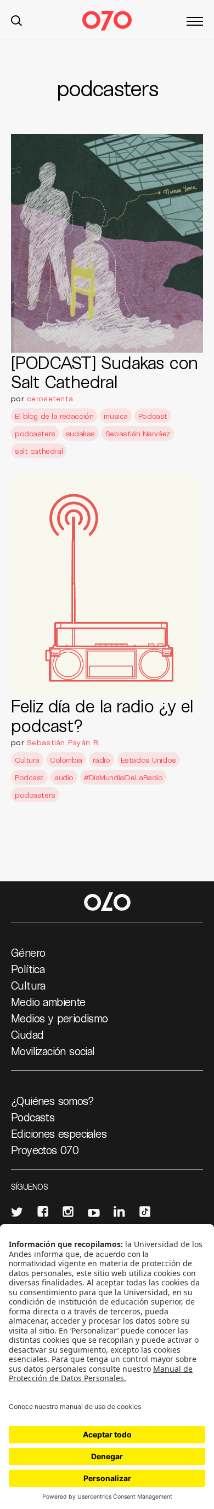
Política (27, 968)
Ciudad (27, 1034)
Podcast (152, 415)
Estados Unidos (148, 759)
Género (28, 952)
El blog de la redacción (54, 415)
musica (115, 415)
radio (101, 759)
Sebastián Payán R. (63, 742)
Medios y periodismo (59, 1018)
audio (64, 777)
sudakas (80, 433)
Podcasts (32, 1117)
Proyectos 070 (44, 1149)
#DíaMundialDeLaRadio (123, 777)
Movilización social (53, 1050)
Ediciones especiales (58, 1133)
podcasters (35, 433)
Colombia (66, 759)
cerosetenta (50, 398)
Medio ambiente (48, 1001)
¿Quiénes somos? (52, 1100)
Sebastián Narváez (137, 433)
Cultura (27, 759)
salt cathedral (39, 450)
